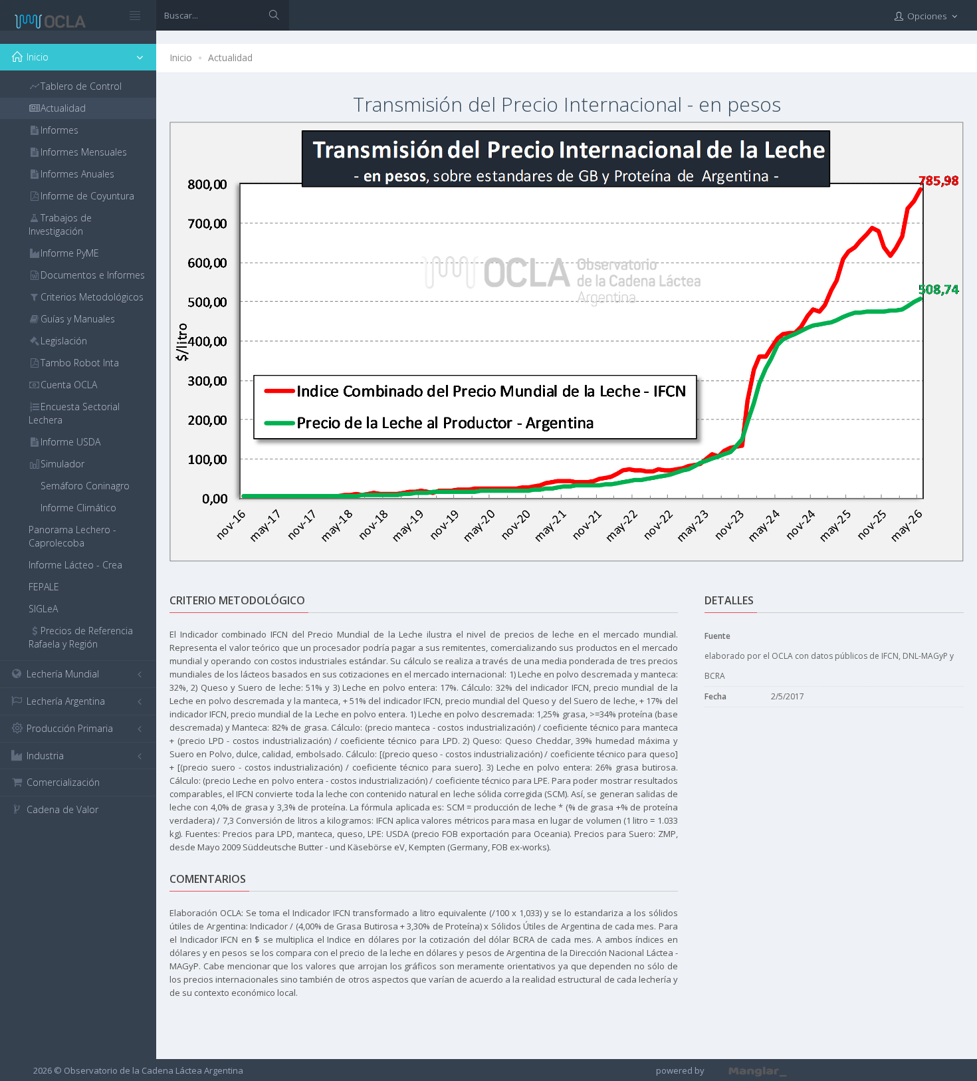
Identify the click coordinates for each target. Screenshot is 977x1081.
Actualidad (230, 57)
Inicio (180, 57)
